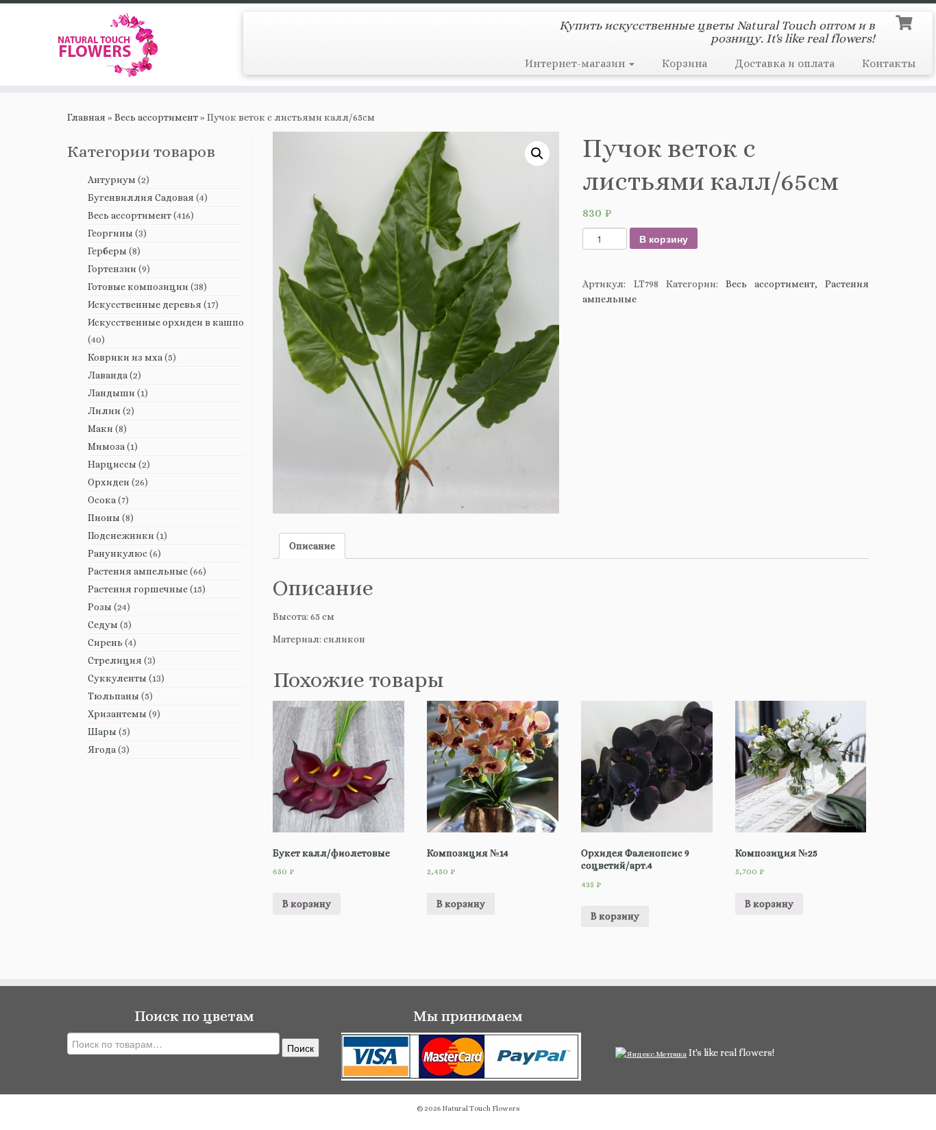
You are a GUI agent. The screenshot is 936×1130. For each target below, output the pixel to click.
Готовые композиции (138, 286)
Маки (100, 428)
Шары (102, 731)
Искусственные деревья (144, 304)
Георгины (110, 233)
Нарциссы (112, 464)
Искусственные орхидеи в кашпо (166, 322)
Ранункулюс (117, 553)
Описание (312, 545)
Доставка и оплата (785, 63)
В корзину (663, 238)
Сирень (105, 642)
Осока (102, 499)
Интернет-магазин (576, 63)
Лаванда (107, 375)
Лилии (104, 410)
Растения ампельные (138, 571)
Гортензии (112, 268)
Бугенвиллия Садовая (141, 197)
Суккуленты (117, 678)
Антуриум (112, 179)
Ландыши (111, 392)
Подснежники (121, 535)
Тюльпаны (113, 695)
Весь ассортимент (156, 117)
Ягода (102, 749)
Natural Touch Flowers (481, 1108)
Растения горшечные (138, 589)
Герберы (107, 250)
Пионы (104, 517)
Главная (86, 117)
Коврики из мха (125, 357)
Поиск (300, 1048)
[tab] (312, 546)
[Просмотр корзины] (905, 21)
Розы (100, 606)
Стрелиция (115, 660)
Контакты (888, 63)
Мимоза (106, 446)
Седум (103, 624)
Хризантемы (117, 713)
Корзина (684, 63)
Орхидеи (109, 482)
